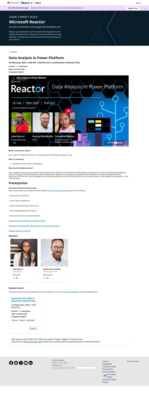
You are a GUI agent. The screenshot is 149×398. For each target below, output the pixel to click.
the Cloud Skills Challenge (59, 190)
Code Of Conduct (109, 371)
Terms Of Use (107, 369)
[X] (21, 363)
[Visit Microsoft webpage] (13, 2)
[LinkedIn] (31, 363)
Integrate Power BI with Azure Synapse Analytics (27, 221)
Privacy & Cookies (109, 366)
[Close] (146, 8)
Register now (132, 8)
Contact (105, 361)
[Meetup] (16, 363)
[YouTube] (26, 363)
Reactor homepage (70, 292)
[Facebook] (11, 363)
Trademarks (107, 364)
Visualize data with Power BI (19, 231)
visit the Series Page (32, 341)
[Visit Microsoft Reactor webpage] (27, 2)
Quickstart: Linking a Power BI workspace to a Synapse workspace (34, 226)
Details (33, 328)
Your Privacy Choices (111, 375)
